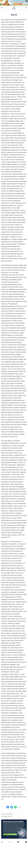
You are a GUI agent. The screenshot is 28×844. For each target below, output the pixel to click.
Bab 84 (11, 814)
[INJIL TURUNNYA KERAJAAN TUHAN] (14, 8)
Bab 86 (10, 816)
